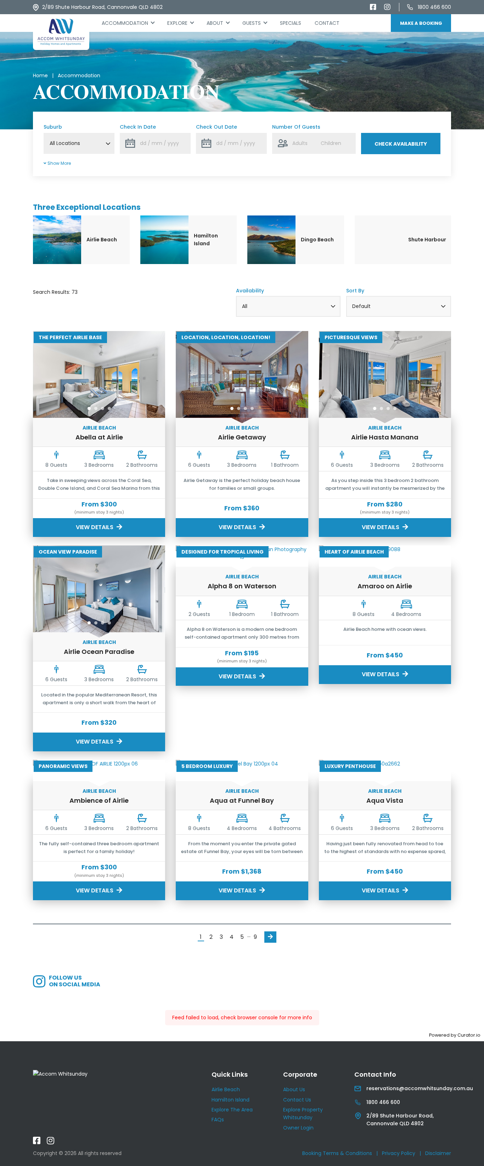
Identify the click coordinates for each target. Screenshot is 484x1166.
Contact (327, 23)
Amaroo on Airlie (385, 586)
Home (40, 75)
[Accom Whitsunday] (61, 32)
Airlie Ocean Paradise (99, 651)
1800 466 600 (434, 7)
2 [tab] (95, 408)
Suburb (53, 126)
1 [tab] (89, 408)
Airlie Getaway (242, 437)
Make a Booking (421, 23)
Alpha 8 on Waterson (242, 586)
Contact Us (297, 1099)
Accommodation (131, 23)
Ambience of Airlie (99, 800)
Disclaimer (438, 1153)
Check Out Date (216, 126)
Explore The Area (232, 1109)
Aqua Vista (384, 800)
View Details (95, 527)
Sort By (355, 290)
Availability (250, 290)
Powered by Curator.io (454, 1035)
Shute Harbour (427, 239)
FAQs (218, 1119)
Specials (290, 23)
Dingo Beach (317, 239)
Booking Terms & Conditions (337, 1153)
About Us (294, 1089)
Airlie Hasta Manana (384, 437)
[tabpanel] (99, 377)
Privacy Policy (398, 1153)
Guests (251, 23)
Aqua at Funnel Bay (242, 800)
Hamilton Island (206, 239)
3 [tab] (102, 408)
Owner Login (298, 1127)
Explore (177, 23)
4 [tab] (109, 408)
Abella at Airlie (99, 437)
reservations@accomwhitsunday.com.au (419, 1088)
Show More (58, 163)
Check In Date (138, 126)
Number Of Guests (296, 126)
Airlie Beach (101, 239)
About (215, 23)
